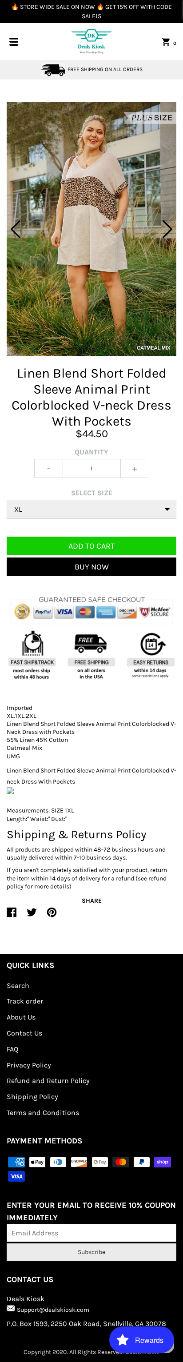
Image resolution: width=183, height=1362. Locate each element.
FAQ (12, 1049)
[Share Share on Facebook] (12, 916)
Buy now (92, 567)
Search (18, 985)
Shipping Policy (32, 1096)
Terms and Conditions (43, 1112)
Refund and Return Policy (48, 1080)
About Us (21, 1017)
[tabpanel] (91, 229)
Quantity (91, 452)
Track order (25, 1001)
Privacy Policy (29, 1065)
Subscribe (91, 1252)
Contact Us (24, 1033)
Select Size (91, 493)
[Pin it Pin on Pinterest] (52, 916)
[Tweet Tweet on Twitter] (32, 916)
